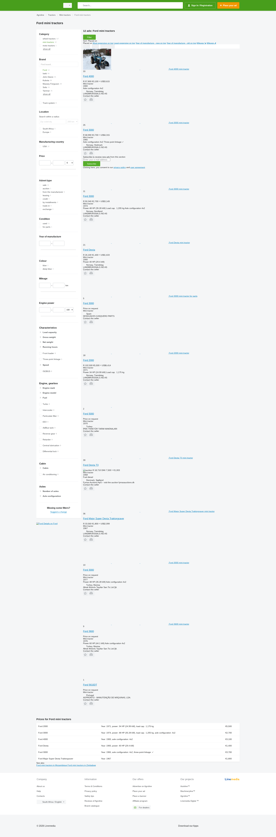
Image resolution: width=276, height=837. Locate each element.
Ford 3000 (88, 130)
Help (39, 791)
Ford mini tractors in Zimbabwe (82, 765)
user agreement (137, 167)
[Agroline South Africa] (48, 5)
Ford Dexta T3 (90, 465)
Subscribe (91, 164)
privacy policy (120, 167)
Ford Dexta (89, 249)
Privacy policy (91, 791)
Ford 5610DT (90, 684)
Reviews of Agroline (93, 801)
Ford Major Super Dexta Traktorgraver (103, 518)
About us (41, 786)
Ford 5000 (88, 413)
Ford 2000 (88, 360)
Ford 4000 (88, 76)
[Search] (80, 5)
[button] (85, 99)
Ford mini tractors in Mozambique (52, 765)
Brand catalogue (92, 806)
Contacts (41, 796)
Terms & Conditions (93, 786)
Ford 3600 (88, 631)
